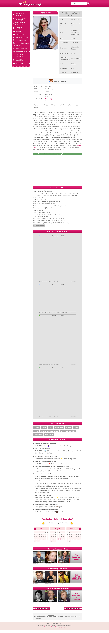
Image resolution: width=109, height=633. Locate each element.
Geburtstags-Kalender (20, 28)
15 (34, 537)
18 (41, 537)
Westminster (75, 47)
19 (43, 537)
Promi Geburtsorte (21, 49)
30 (36, 541)
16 (36, 537)
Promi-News (19, 63)
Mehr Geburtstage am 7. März (57, 548)
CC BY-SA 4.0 (77, 617)
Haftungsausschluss (58, 625)
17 (39, 537)
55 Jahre (73, 38)
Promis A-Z (19, 32)
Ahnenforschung (60, 627)
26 (43, 539)
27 (45, 539)
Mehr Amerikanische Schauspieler (57, 588)
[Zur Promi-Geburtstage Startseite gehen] (30, 3)
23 (36, 539)
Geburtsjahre (20, 46)
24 (39, 539)
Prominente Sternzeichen (19, 55)
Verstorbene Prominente (19, 60)
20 (45, 537)
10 (39, 534)
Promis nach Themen (22, 52)
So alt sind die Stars (21, 40)
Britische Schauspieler (68, 431)
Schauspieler (38, 434)
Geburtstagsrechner (22, 37)
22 (34, 539)
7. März (73, 42)
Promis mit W (48, 434)
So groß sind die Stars (22, 43)
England (73, 49)
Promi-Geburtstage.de (57, 623)
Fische (73, 53)
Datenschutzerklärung (43, 625)
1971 (77, 42)
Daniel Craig (48, 98)
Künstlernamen (20, 34)
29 (34, 541)
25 (41, 539)
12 (43, 534)
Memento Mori (48, 627)
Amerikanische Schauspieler (49, 431)
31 (39, 541)
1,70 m (73, 63)
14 (47, 534)
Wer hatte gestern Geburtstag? (20, 19)
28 (47, 539)
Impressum (69, 625)
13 (45, 534)
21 (47, 537)
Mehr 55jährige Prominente (57, 568)
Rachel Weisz (51, 615)
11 (41, 534)
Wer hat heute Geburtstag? (19, 14)
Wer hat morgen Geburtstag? (20, 23)
